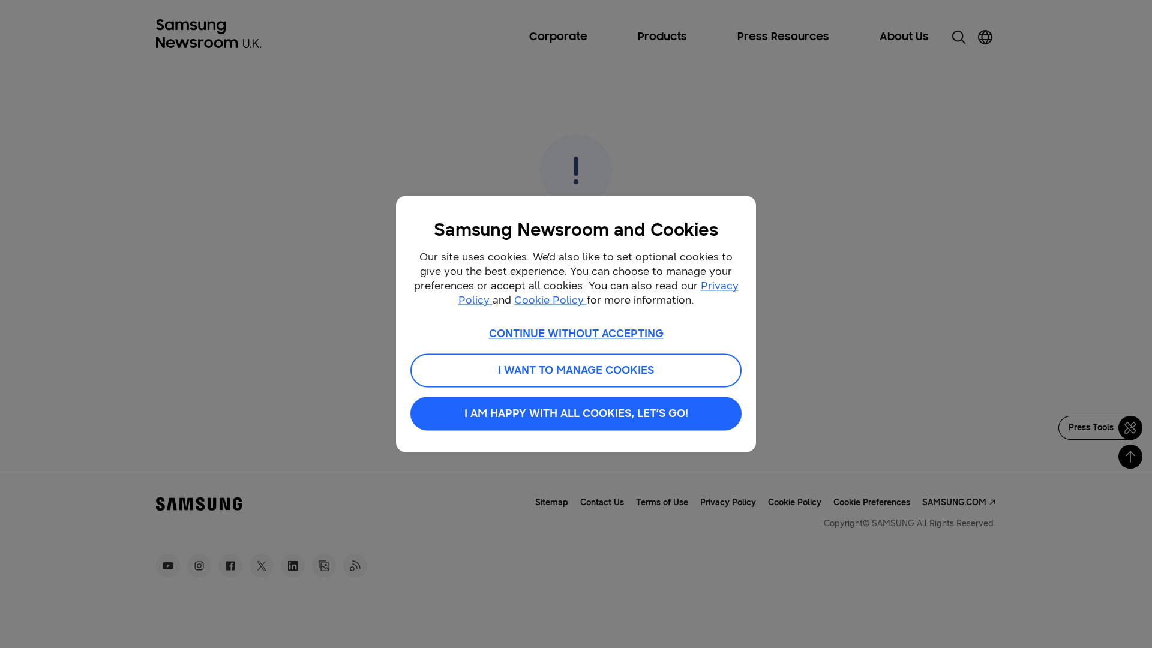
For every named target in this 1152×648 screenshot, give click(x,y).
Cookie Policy (550, 300)
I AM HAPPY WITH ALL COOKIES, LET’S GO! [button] (576, 414)
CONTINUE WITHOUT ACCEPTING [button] (576, 333)
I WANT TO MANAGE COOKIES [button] (576, 370)
